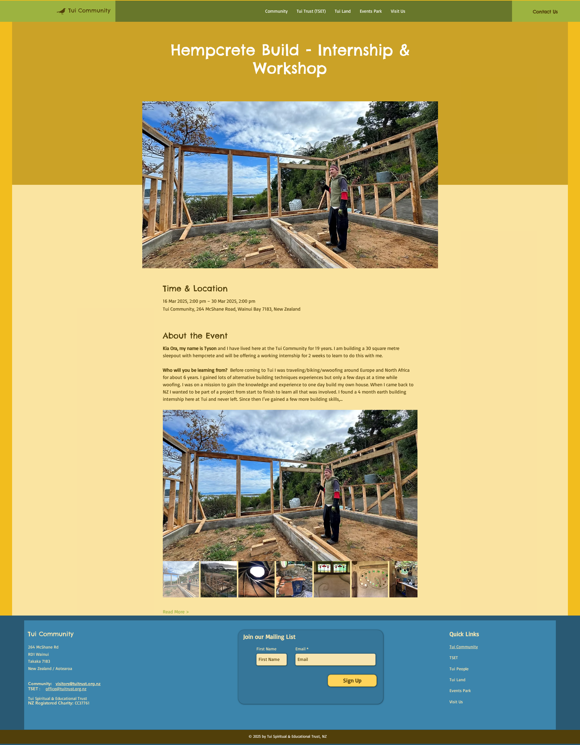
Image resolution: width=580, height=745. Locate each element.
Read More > (176, 612)
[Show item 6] (370, 579)
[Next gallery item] (410, 486)
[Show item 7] (407, 579)
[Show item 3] (256, 579)
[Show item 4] (294, 579)
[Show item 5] (332, 579)
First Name (266, 649)
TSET (454, 657)
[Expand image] (290, 485)
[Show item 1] (181, 579)
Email (300, 649)
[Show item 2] (219, 579)
